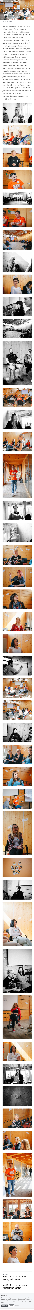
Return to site (9, 1)
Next (4, 1282)
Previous (5, 1274)
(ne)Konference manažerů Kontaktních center (15, 1286)
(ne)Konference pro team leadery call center (14, 1278)
